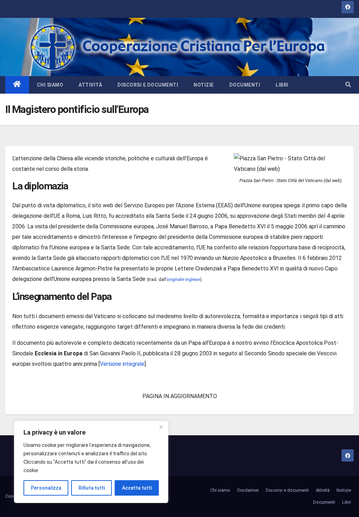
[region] (91, 462)
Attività (90, 85)
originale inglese (183, 279)
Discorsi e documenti (147, 85)
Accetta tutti (137, 488)
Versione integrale (122, 364)
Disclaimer (248, 490)
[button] (348, 84)
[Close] (161, 427)
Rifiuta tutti (92, 488)
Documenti (244, 85)
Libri (282, 85)
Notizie (204, 85)
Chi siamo (50, 85)
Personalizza (46, 488)
